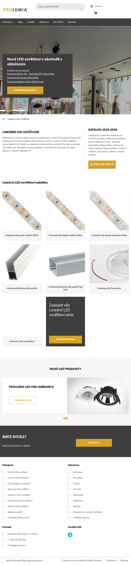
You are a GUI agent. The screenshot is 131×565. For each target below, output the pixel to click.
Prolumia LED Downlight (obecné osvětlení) (27, 74)
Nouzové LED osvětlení (19, 489)
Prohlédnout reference (25, 90)
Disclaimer (111, 560)
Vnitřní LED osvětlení (18, 472)
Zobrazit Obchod (65, 339)
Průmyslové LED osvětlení (20, 501)
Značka (31, 22)
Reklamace (78, 501)
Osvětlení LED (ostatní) (18, 518)
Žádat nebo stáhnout (104, 164)
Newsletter (78, 495)
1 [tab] (2, 110)
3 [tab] (15, 110)
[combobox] (60, 6)
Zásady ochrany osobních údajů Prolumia (82, 560)
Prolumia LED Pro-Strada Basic (21, 82)
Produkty (6, 22)
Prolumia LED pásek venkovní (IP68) (24, 78)
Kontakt (72, 22)
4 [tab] (22, 110)
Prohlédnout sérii (22, 400)
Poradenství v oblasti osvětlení (87, 512)
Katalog (77, 506)
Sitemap (124, 560)
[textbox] (60, 6)
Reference (44, 22)
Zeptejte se (94, 443)
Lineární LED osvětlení (18, 478)
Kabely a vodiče (15, 512)
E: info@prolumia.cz (17, 545)
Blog (20, 22)
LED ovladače (43, 82)
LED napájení (58, 82)
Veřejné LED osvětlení (18, 506)
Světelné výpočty (81, 518)
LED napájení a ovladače (19, 484)
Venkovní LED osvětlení (19, 495)
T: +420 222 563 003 (17, 540)
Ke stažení (58, 22)
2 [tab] (9, 110)
